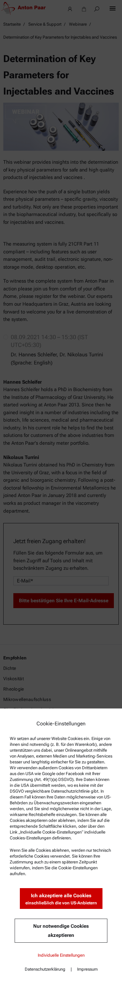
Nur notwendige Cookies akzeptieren (61, 930)
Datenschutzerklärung (45, 969)
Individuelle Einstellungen (61, 955)
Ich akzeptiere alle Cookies (61, 899)
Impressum (87, 969)
